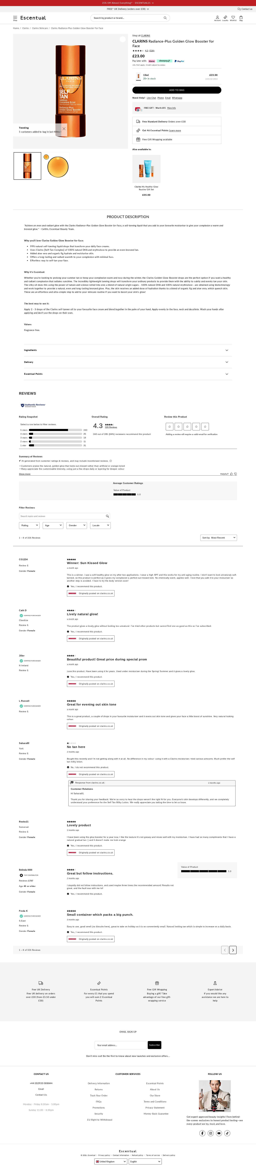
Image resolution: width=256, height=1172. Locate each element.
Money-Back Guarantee (156, 1113)
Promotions (99, 1107)
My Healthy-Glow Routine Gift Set (146, 188)
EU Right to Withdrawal (99, 1119)
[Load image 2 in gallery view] (56, 166)
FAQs (98, 1101)
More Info (171, 108)
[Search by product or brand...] (165, 18)
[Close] (64, 129)
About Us (155, 1089)
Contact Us (41, 1094)
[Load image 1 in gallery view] (27, 166)
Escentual (91, 1155)
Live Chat (151, 98)
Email (168, 98)
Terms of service (153, 1155)
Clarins (145, 35)
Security (99, 1113)
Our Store (155, 1095)
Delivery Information (99, 1083)
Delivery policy (169, 1155)
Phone (160, 98)
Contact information (121, 1155)
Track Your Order (99, 1095)
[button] (15, 17)
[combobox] (130, 18)
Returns (99, 1089)
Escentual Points (155, 1083)
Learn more (175, 130)
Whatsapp (177, 98)
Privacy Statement (154, 1107)
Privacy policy (104, 1155)
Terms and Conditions (155, 1101)
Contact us (247, 9)
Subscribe (154, 1045)
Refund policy (137, 1155)
